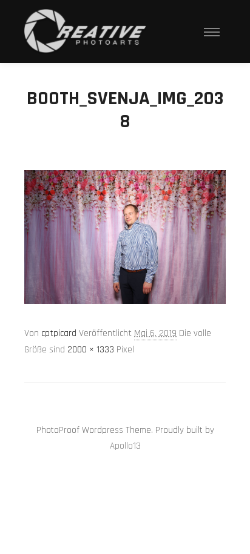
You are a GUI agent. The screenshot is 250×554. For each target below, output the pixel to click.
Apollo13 (125, 446)
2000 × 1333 (90, 349)
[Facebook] (134, 399)
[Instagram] (116, 399)
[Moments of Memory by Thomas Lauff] (85, 31)
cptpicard (58, 333)
